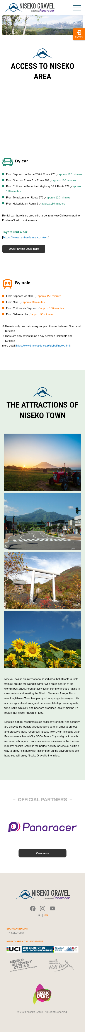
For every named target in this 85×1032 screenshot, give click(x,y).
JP (38, 915)
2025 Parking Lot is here (24, 248)
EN (46, 915)
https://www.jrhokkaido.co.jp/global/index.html (43, 345)
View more (42, 853)
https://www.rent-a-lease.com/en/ (25, 237)
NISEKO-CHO (16, 932)
